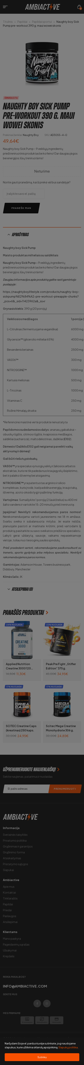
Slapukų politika (68, 1047)
